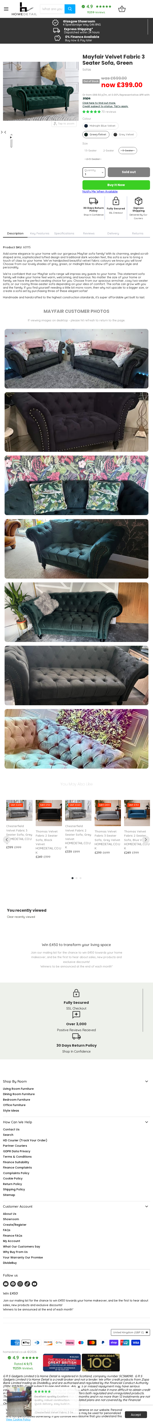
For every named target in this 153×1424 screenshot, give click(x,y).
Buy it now (116, 185)
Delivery (113, 233)
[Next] (146, 839)
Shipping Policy (14, 1189)
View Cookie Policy (18, 1419)
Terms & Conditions (17, 1157)
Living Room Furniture (18, 1089)
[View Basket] (122, 9)
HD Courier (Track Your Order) (25, 1140)
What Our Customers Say (21, 1247)
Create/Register (14, 1225)
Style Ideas (11, 1111)
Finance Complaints (17, 1168)
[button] (91, 112)
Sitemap (9, 1195)
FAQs (6, 1230)
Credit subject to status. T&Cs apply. (105, 106)
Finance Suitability (16, 1162)
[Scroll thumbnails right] (4, 130)
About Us (9, 1214)
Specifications (64, 233)
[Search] (70, 8)
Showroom (11, 1219)
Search (8, 1135)
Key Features (39, 233)
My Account (11, 1241)
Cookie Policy (13, 1178)
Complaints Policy (16, 1173)
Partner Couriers (15, 1146)
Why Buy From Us (15, 1252)
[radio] (100, 125)
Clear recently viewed (21, 916)
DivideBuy (10, 1263)
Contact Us (11, 1129)
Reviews (89, 233)
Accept (136, 1415)
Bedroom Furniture (16, 1100)
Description (15, 233)
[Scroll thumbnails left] (3, 134)
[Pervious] (7, 839)
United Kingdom (128, 1332)
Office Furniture (14, 1105)
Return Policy (12, 1184)
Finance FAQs (12, 1236)
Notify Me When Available (100, 191)
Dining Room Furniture (19, 1094)
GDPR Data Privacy (16, 1151)
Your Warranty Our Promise (23, 1257)
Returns (137, 233)
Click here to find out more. (99, 103)
